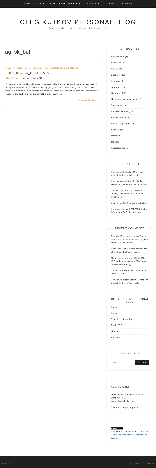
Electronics (116, 75)
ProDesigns (148, 463)
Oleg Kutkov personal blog (78, 22)
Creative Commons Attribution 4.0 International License (129, 434)
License (110, 4)
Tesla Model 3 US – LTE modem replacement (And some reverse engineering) (129, 261)
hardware (115, 87)
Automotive (116, 69)
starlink (114, 135)
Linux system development (37, 68)
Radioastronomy (119, 117)
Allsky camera (117, 56)
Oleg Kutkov (12, 78)
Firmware (115, 81)
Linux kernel (12, 68)
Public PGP (93, 4)
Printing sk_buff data (27, 73)
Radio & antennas (119, 111)
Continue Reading (88, 100)
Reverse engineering (121, 123)
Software (73, 68)
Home (27, 4)
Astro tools (116, 62)
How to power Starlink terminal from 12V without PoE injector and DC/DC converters (129, 239)
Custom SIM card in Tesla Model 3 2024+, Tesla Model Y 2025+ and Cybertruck (127, 193)
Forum (40, 4)
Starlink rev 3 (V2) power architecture (129, 203)
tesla (113, 142)
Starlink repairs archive (65, 4)
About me (126, 4)
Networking (60, 68)
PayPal (141, 394)
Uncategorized (118, 148)
